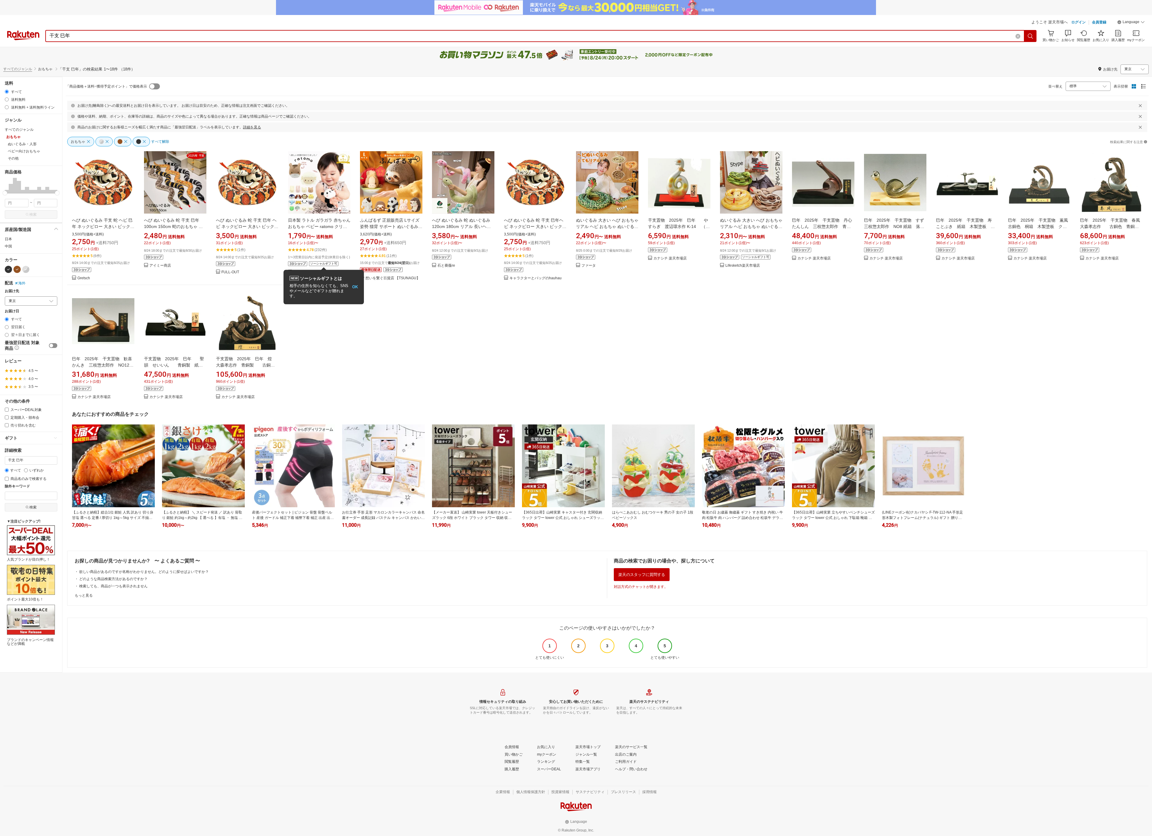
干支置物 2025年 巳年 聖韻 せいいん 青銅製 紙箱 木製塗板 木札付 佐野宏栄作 (175, 365)
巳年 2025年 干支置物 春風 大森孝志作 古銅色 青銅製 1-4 (1113, 226)
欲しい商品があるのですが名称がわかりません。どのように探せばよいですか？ (144, 572)
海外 (22, 283)
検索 (33, 214)
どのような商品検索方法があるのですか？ (113, 579)
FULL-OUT (230, 272)
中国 (8, 246)
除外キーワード (17, 486)
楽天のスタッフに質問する (641, 574)
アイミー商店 (160, 266)
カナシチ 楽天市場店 (670, 258)
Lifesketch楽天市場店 (742, 266)
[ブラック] (8, 269)
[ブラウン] (17, 269)
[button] (1131, 23)
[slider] (5, 193)
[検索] (1030, 36)
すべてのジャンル (17, 69)
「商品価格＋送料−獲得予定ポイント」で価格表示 (106, 86)
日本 (8, 239)
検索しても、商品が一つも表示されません (113, 586)
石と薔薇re (446, 266)
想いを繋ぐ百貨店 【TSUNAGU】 (392, 278)
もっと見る (84, 595)
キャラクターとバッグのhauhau (535, 278)
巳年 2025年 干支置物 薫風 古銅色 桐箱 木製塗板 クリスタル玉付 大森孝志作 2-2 (1040, 226)
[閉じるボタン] (1140, 105)
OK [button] (355, 287)
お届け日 (12, 311)
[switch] (53, 345)
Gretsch (83, 278)
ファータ (588, 266)
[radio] (7, 92)
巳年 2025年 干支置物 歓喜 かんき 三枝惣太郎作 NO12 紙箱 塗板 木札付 (104, 365)
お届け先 (12, 291)
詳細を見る (252, 127)
